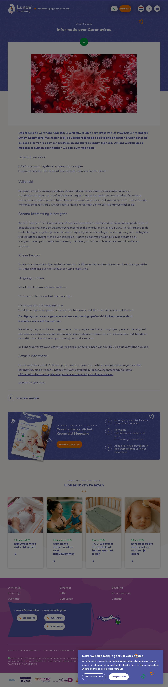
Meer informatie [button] (115, 669)
